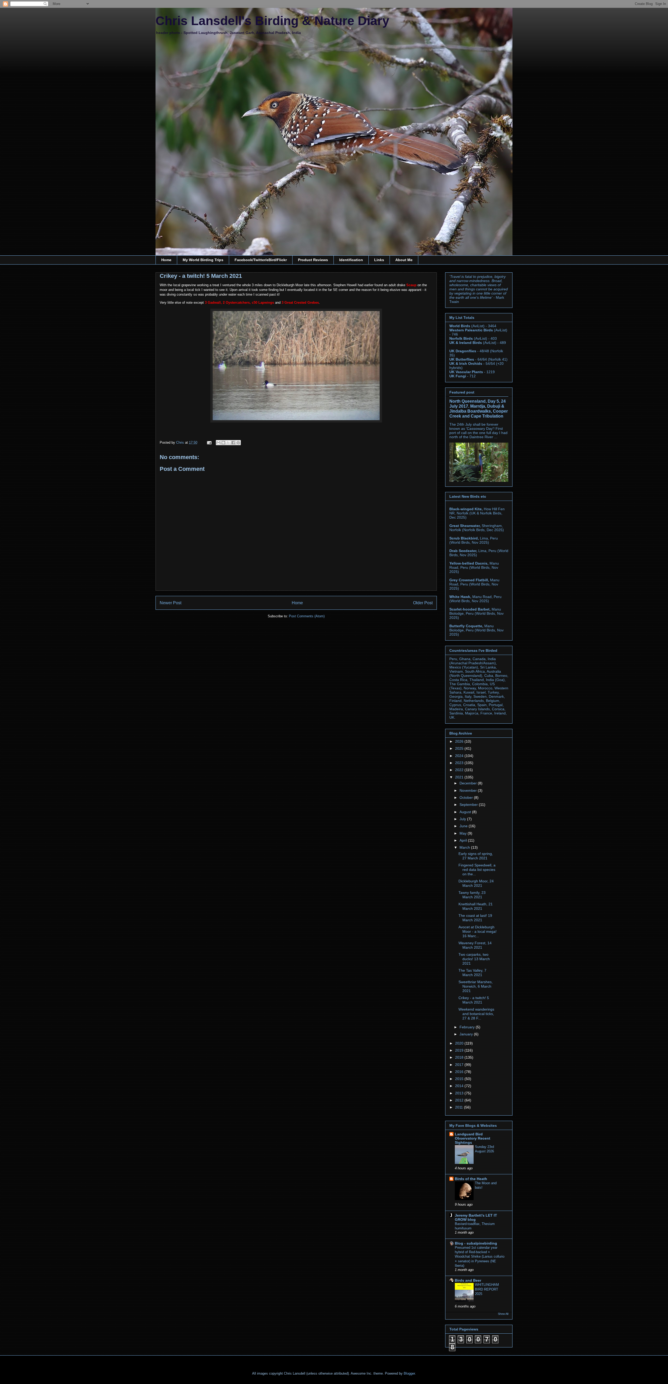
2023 (459, 763)
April (464, 840)
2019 (459, 1050)
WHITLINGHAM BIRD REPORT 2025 (487, 1289)
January (467, 1034)
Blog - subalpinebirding (476, 1243)
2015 (459, 1079)
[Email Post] (209, 442)
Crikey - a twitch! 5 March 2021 (473, 1000)
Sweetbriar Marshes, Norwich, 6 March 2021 (475, 986)
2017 (459, 1065)
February (468, 1027)
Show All (503, 1313)
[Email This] (218, 442)
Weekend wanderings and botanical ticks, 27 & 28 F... (476, 1013)
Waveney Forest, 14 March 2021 (475, 945)
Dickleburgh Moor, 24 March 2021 (476, 883)
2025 (459, 748)
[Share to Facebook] (233, 442)
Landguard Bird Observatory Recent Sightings (472, 1138)
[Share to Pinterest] (238, 442)
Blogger (409, 1373)
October (467, 797)
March (465, 847)
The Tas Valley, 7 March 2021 (472, 972)
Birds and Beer (468, 1280)
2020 (459, 1043)
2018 (459, 1057)
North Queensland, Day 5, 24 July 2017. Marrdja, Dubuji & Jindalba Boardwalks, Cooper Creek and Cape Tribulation (478, 408)
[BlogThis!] (223, 442)
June (464, 826)
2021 (459, 777)
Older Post (423, 603)
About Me (404, 260)
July (463, 819)
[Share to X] (228, 442)
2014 (459, 1086)
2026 (459, 741)
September (469, 804)
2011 (459, 1107)
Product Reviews (313, 260)
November (469, 790)
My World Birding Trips (203, 260)
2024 (459, 756)
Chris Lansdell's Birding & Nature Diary (272, 21)
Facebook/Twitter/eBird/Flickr (261, 260)
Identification (351, 260)
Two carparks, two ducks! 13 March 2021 (474, 958)
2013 (459, 1093)
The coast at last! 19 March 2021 (475, 917)
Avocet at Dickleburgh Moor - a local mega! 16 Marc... (477, 931)
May (464, 833)
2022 (459, 770)
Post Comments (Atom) (307, 616)
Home (166, 260)
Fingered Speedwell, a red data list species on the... (477, 869)
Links (379, 260)
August (466, 812)
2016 (459, 1072)
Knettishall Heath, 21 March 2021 (475, 906)
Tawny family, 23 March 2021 (472, 894)
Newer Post (170, 603)
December (469, 783)
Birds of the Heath (471, 1179)
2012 (459, 1100)
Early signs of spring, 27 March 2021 (475, 856)
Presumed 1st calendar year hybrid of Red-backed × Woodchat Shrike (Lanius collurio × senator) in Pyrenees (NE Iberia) (479, 1257)
